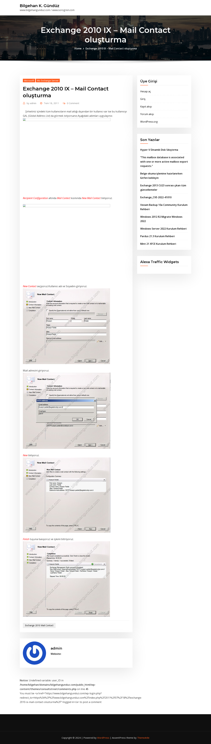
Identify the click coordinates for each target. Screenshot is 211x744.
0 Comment (73, 103)
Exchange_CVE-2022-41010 (155, 197)
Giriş (143, 99)
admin (31, 103)
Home (78, 48)
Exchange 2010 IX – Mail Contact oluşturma (111, 48)
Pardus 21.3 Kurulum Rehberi (157, 236)
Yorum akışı (147, 114)
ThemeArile (143, 737)
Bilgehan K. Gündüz (39, 5)
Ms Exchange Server (48, 80)
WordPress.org (149, 121)
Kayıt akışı (146, 106)
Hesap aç (145, 91)
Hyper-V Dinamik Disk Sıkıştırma (159, 149)
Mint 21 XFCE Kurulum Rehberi (158, 243)
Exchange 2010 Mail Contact (39, 625)
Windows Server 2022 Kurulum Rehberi (163, 228)
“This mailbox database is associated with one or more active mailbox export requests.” (164, 162)
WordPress (103, 737)
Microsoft (29, 80)
